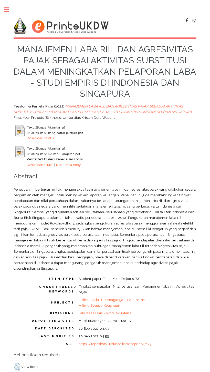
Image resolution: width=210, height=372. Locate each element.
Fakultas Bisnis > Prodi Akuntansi (105, 313)
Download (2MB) (40, 138)
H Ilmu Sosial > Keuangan (99, 305)
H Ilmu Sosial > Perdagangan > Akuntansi (112, 300)
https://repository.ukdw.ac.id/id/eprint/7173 (115, 344)
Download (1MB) (40, 165)
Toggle (9, 9)
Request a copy (68, 165)
